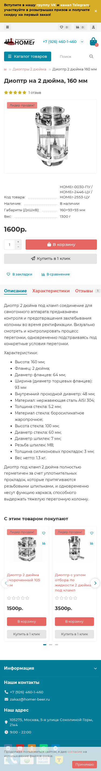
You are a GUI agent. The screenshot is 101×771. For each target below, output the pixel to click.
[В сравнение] (44, 543)
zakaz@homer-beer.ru (30, 699)
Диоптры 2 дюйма (29, 69)
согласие (75, 752)
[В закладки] (44, 533)
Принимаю (84, 764)
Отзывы (86, 290)
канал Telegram (74, 5)
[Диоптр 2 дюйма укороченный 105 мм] (26, 548)
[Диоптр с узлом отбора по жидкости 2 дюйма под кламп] (74, 548)
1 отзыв (34, 92)
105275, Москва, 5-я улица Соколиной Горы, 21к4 (51, 722)
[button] (44, 644)
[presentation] (6, 583)
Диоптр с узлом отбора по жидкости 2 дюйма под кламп (73, 582)
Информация (19, 668)
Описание (15, 290)
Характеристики (51, 290)
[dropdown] (7, 27)
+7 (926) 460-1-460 (59, 42)
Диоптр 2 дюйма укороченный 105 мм (23, 580)
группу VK (46, 5)
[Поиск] (91, 56)
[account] (93, 27)
